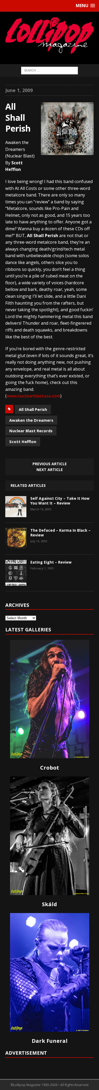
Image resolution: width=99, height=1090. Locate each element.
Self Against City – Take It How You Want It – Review (59, 501)
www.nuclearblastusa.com (33, 396)
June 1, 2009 (19, 90)
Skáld (49, 904)
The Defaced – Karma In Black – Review (60, 532)
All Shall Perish (33, 409)
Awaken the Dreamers (31, 420)
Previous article (49, 463)
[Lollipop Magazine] (49, 35)
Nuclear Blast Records (31, 430)
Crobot (49, 767)
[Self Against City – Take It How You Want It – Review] (15, 513)
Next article (49, 469)
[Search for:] (49, 70)
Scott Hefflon (22, 441)
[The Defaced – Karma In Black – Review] (15, 545)
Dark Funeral (50, 1040)
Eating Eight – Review (51, 562)
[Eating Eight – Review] (15, 582)
